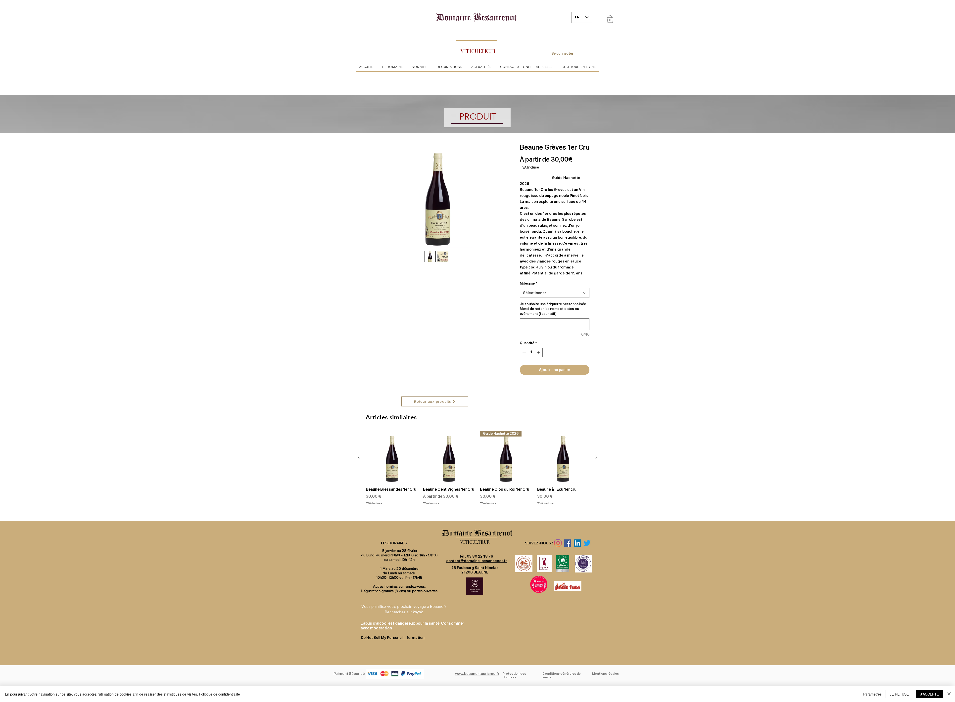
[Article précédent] (359, 457)
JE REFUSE (899, 694)
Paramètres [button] (872, 694)
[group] (477, 474)
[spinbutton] (531, 352)
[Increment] (539, 352)
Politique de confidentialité (219, 694)
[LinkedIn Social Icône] (577, 543)
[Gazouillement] (587, 543)
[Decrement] (524, 352)
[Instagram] (558, 543)
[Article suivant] (596, 457)
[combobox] (554, 293)
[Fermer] (949, 694)
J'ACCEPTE (929, 694)
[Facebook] (567, 543)
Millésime (528, 283)
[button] (610, 19)
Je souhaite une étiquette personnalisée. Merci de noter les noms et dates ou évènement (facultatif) (553, 309)
